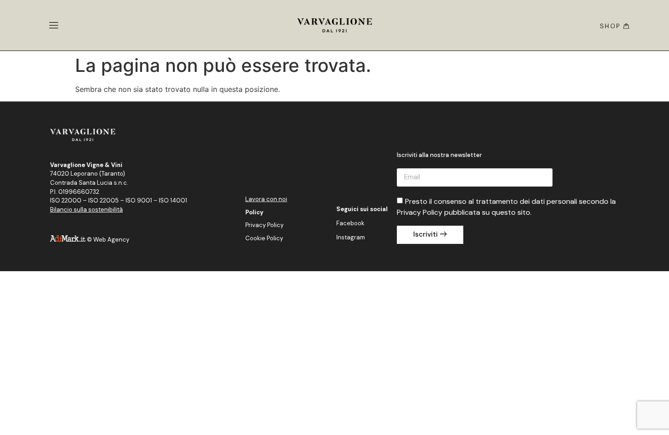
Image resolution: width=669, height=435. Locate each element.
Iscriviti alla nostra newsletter (439, 155)
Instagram (350, 237)
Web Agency (111, 239)
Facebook (350, 223)
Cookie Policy (264, 238)
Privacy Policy (264, 225)
